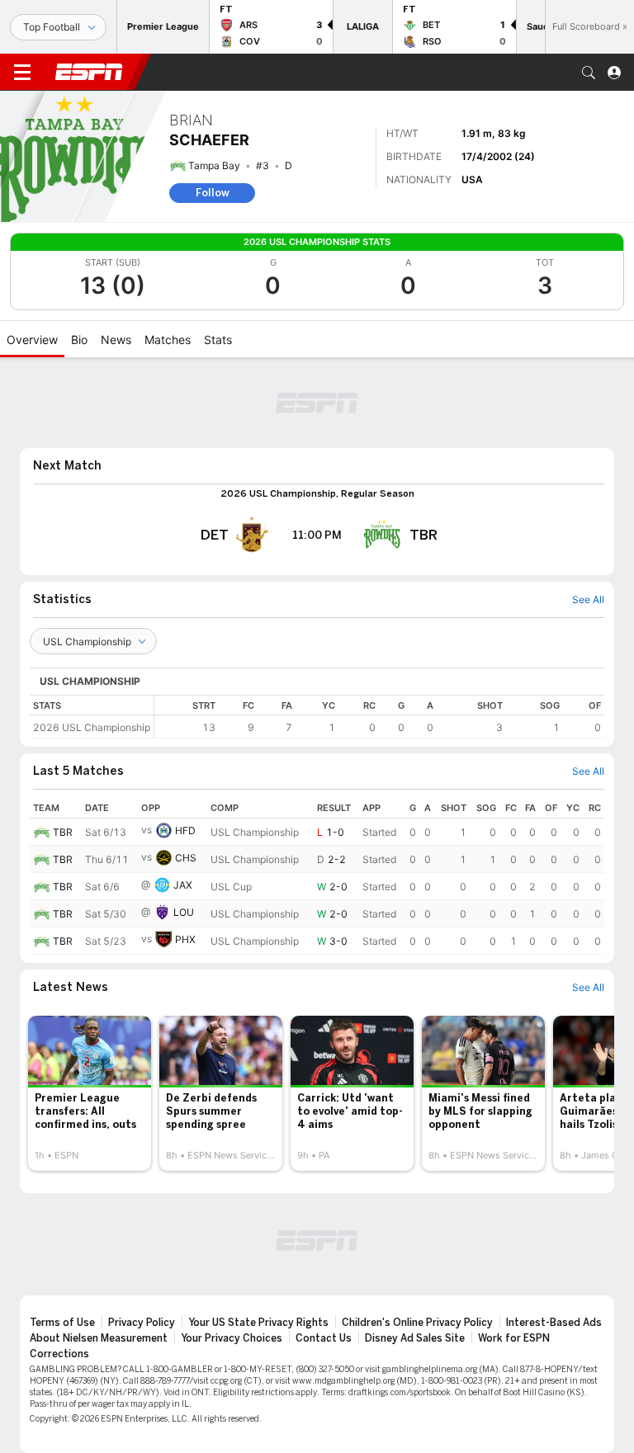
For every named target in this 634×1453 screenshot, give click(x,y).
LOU (183, 912)
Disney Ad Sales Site (415, 1338)
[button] (588, 72)
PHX (185, 939)
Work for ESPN (514, 1338)
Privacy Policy (141, 1322)
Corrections (59, 1354)
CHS (185, 858)
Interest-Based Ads (554, 1322)
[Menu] (22, 72)
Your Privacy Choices (231, 1338)
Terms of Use (62, 1322)
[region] (379, 716)
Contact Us (324, 1338)
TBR (63, 832)
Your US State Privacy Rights (258, 1322)
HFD (185, 830)
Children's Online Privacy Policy (417, 1322)
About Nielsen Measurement (99, 1338)
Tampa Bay (214, 165)
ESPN (89, 72)
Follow (212, 192)
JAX (182, 885)
